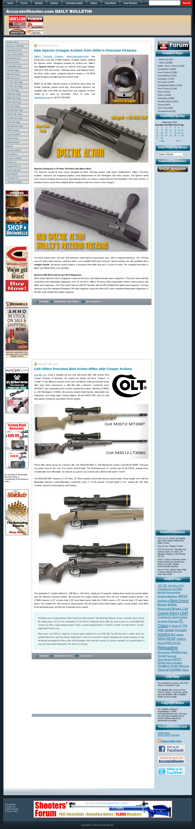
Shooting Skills (164, 101)
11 (170, 130)
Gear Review (164, 72)
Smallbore (164, 666)
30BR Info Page (13, 98)
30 (162, 138)
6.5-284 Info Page (14, 118)
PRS (168, 643)
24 (166, 135)
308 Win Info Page (14, 126)
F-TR (183, 626)
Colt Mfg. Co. (40, 375)
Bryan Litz (180, 608)
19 (175, 133)
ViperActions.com (42, 97)
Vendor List (11, 162)
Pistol (161, 643)
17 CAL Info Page (14, 82)
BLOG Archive (13, 62)
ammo (162, 592)
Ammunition (173, 592)
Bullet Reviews (13, 142)
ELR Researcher (165, 549)
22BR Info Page (13, 94)
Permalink (43, 301)
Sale (184, 652)
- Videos (161, 62)
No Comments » (93, 301)
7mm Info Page (13, 122)
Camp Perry (168, 613)
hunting (164, 634)
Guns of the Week (14, 54)
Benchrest (179, 600)
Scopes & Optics (14, 158)
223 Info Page (12, 90)
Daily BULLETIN (13, 50)
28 (182, 135)
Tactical (161, 105)
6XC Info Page (13, 106)
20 (179, 133)
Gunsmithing (60, 301)
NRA (161, 639)
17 (166, 133)
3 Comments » (86, 656)
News (70, 656)
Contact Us (10, 807)
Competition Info (13, 66)
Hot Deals (162, 82)
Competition (163, 69)
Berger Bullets (167, 604)
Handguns (162, 79)
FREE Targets (12, 130)
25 (170, 135)
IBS (173, 634)
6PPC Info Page (13, 102)
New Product (73, 301)
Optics (161, 95)
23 (162, 135)
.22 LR (162, 585)
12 (175, 130)
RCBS (177, 643)
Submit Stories (11, 809)
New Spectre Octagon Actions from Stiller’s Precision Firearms (85, 50)
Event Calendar (13, 170)
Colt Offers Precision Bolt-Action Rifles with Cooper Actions (83, 369)
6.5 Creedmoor (170, 587)
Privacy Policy (11, 811)
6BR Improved (13, 78)
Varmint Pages (13, 70)
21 (182, 133)
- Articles (162, 59)
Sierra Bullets (174, 662)
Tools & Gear (12, 138)
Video (185, 670)
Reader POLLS (13, 166)
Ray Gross (163, 538)
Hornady (181, 630)
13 (179, 130)
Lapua (179, 634)
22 (157, 135)
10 (166, 130)
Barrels (9, 146)
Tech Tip (162, 108)
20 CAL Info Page (14, 86)
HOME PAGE (12, 42)
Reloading (162, 98)
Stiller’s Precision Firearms (48, 56)
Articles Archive (13, 58)
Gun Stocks (11, 154)
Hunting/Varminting (166, 85)
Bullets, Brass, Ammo (167, 66)
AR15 (183, 596)
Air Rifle (177, 589)
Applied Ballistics (168, 596)
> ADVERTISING (14, 182)
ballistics (163, 600)
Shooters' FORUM (14, 46)
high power (166, 630)
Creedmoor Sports (169, 617)
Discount (173, 621)
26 (175, 135)
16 (162, 133)
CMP (184, 613)
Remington (164, 652)
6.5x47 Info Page (14, 114)
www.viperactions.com (77, 56)
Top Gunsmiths (13, 134)
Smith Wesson (180, 666)
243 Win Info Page (14, 110)
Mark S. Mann (164, 559)
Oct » (178, 141)
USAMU (175, 670)
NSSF (171, 639)
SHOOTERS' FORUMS (169, 735)
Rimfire (176, 652)
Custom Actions (13, 150)
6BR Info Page (13, 74)
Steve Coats (163, 569)
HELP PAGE (12, 174)
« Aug (161, 141)
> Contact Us (12, 178)
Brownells (164, 608)
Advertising (10, 804)
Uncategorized (164, 111)
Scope (162, 655)
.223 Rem (173, 585)
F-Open (174, 626)
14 (182, 130)
